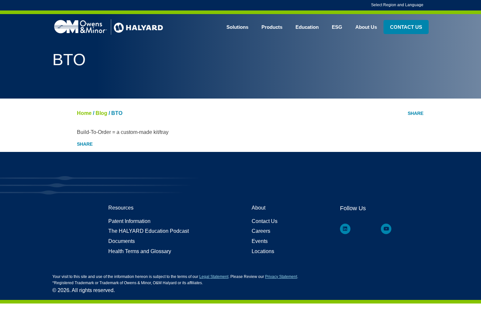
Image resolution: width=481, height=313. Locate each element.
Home (84, 113)
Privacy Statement (281, 276)
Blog (101, 113)
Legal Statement (213, 276)
